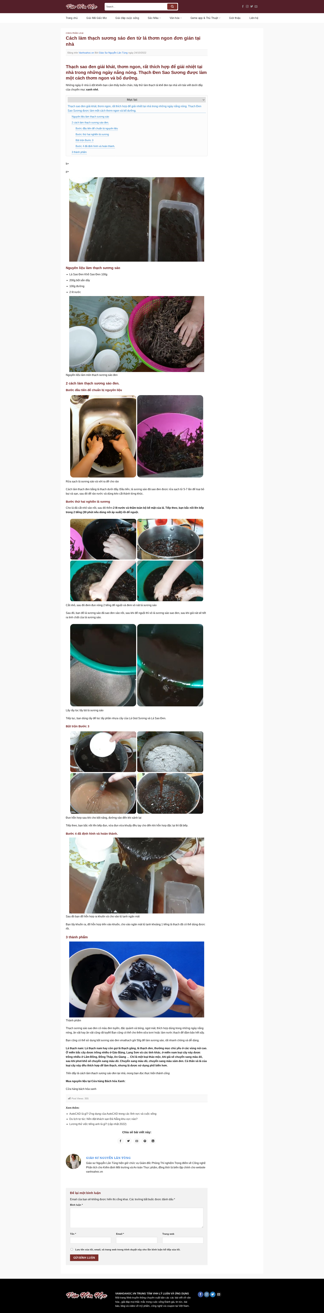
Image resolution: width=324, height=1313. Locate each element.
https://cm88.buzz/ (43, 1285)
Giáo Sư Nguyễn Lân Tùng (113, 52)
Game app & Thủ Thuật (204, 18)
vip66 (26, 1285)
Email (120, 1233)
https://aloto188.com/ (93, 1285)
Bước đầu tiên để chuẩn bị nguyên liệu (97, 128)
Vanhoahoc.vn (86, 52)
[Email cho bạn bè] (136, 1141)
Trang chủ (72, 18)
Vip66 (4, 1285)
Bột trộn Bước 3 (84, 140)
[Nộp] (172, 7)
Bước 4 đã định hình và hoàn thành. (95, 146)
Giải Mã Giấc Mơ (96, 18)
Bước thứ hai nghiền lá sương (92, 134)
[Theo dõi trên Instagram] (247, 6)
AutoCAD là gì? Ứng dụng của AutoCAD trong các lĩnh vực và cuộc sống (112, 1113)
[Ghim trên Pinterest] (144, 1141)
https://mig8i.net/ (67, 1285)
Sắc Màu (153, 18)
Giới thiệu (234, 18)
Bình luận (76, 1204)
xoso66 (15, 1285)
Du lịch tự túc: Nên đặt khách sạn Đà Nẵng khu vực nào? (103, 1119)
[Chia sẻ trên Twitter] (128, 1141)
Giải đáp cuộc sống (127, 18)
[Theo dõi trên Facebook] (242, 6)
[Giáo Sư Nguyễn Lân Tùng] (73, 1161)
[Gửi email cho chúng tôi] (256, 6)
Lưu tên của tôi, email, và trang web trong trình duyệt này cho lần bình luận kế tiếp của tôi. (127, 1249)
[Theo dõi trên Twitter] (251, 6)
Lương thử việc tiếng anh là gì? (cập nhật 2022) (97, 1124)
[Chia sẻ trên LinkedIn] (153, 1141)
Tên (73, 1233)
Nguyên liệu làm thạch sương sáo (90, 116)
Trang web (168, 1233)
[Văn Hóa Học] (83, 6)
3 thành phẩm (79, 152)
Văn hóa (174, 18)
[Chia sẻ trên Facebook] (120, 1141)
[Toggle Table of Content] (202, 99)
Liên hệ (253, 18)
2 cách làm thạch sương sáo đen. (90, 122)
